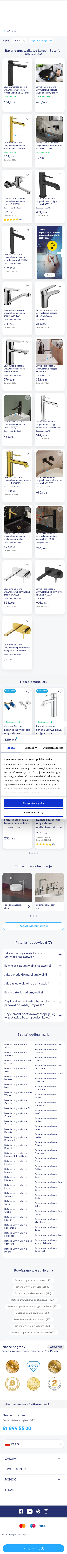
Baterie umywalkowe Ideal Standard (18, 1242)
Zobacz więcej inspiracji (34, 926)
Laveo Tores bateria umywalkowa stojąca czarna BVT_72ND (46, 536)
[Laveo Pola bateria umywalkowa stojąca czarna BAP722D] (49, 184)
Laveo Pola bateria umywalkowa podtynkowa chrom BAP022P (17, 592)
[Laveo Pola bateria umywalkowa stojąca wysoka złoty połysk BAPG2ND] (17, 128)
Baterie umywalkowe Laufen (46, 1120)
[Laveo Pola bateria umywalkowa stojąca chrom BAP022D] (49, 351)
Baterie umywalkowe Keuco (46, 1059)
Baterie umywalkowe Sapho (46, 1197)
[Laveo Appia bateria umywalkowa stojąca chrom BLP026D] (17, 295)
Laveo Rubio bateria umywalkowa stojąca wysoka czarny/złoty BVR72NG (47, 90)
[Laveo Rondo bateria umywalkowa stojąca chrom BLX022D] (49, 295)
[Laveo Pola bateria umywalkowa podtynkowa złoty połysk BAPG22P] (17, 630)
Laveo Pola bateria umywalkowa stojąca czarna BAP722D (46, 201)
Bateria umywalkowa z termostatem (33, 1332)
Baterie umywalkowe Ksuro (46, 1096)
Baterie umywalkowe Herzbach (15, 1234)
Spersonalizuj (32, 812)
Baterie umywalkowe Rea (48, 1182)
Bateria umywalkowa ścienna (33, 1293)
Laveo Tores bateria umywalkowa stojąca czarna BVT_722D (14, 425)
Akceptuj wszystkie (34, 803)
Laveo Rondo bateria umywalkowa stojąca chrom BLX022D (46, 313)
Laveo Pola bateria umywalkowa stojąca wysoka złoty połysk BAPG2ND (14, 146)
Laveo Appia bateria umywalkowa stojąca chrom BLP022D (14, 369)
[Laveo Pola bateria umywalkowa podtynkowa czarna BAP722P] (49, 574)
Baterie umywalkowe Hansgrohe (15, 1226)
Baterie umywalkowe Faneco (15, 1171)
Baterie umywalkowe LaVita (46, 1136)
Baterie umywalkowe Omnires (46, 1152)
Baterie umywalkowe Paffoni (46, 1168)
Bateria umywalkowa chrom (33, 1326)
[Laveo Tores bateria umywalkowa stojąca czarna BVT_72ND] (49, 519)
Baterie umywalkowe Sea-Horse (48, 1213)
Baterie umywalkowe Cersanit (15, 1102)
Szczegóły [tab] (31, 747)
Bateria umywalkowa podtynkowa (32, 1300)
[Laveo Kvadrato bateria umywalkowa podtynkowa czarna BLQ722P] (49, 128)
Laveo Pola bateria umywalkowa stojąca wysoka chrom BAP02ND (48, 425)
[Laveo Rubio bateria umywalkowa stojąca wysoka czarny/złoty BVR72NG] (49, 72)
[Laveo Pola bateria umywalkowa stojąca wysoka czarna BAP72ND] (17, 240)
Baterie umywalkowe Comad (15, 1115)
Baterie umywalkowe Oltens (46, 1144)
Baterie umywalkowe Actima (15, 1046)
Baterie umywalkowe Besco (15, 1086)
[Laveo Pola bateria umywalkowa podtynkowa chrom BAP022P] (17, 574)
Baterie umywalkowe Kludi (49, 1073)
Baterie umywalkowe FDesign (15, 1179)
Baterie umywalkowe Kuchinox (46, 1104)
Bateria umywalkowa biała (33, 1313)
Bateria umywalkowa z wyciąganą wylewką (32, 1306)
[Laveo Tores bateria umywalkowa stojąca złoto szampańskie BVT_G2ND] (17, 519)
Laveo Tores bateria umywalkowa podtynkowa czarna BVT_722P (49, 480)
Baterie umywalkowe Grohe (15, 1210)
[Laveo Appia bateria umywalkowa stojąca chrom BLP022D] (17, 351)
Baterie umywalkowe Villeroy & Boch (46, 1242)
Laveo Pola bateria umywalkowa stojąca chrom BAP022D (46, 369)
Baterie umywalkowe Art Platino (17, 1062)
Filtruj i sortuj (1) (33, 1548)
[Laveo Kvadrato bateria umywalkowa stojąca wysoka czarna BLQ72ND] (17, 72)
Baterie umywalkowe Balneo (15, 1078)
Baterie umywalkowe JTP (48, 1044)
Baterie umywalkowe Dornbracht (15, 1139)
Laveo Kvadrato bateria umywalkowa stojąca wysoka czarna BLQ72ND (16, 90)
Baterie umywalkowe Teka (46, 1229)
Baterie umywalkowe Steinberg (46, 1221)
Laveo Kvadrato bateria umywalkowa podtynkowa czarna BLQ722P (49, 146)
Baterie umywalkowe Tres (49, 1235)
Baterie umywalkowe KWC (46, 1112)
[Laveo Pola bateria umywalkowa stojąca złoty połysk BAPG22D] (17, 463)
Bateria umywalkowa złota (33, 1287)
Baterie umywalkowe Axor (15, 1070)
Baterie (11, 31)
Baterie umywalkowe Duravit (15, 1147)
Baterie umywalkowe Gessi (15, 1203)
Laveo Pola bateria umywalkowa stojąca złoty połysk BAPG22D (17, 480)
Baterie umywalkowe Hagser (15, 1218)
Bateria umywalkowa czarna (33, 1280)
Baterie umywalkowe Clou (18, 1108)
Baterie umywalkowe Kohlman (46, 1080)
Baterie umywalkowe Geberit (15, 1195)
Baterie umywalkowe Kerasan (46, 1051)
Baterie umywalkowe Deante (15, 1131)
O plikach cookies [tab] (53, 747)
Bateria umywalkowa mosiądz (32, 1319)
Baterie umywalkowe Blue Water (18, 1094)
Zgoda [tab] (11, 747)
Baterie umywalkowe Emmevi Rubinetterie (15, 1155)
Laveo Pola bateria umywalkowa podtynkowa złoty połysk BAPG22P (17, 648)
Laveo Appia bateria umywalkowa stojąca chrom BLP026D (14, 313)
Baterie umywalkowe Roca (46, 1189)
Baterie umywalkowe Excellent (15, 1163)
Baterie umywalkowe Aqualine (15, 1054)
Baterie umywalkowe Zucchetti (46, 1250)
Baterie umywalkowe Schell (46, 1205)
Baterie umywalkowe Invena (15, 1250)
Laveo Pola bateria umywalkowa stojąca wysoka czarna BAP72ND (16, 257)
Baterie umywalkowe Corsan (15, 1123)
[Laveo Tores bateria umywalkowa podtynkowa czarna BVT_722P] (49, 463)
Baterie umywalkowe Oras (46, 1160)
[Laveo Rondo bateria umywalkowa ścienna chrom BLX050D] (17, 184)
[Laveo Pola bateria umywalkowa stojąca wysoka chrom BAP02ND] (49, 407)
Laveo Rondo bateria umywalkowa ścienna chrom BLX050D (14, 201)
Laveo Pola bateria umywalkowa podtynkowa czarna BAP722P (49, 592)
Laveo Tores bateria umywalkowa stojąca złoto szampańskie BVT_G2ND (14, 536)
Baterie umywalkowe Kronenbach (46, 1088)
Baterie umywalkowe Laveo (46, 1128)
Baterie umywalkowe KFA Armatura (48, 1067)
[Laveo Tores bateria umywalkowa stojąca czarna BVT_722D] (17, 407)
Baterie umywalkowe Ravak (46, 1176)
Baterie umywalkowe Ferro (15, 1187)
